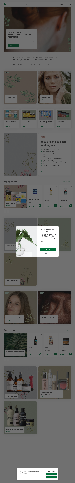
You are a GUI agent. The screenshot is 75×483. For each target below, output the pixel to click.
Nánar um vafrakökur (21, 475)
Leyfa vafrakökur (51, 477)
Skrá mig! (48, 249)
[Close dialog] (57, 228)
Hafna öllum (51, 474)
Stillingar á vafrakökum (51, 471)
